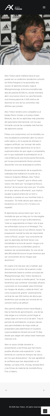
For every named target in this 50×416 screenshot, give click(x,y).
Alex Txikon (31, 49)
